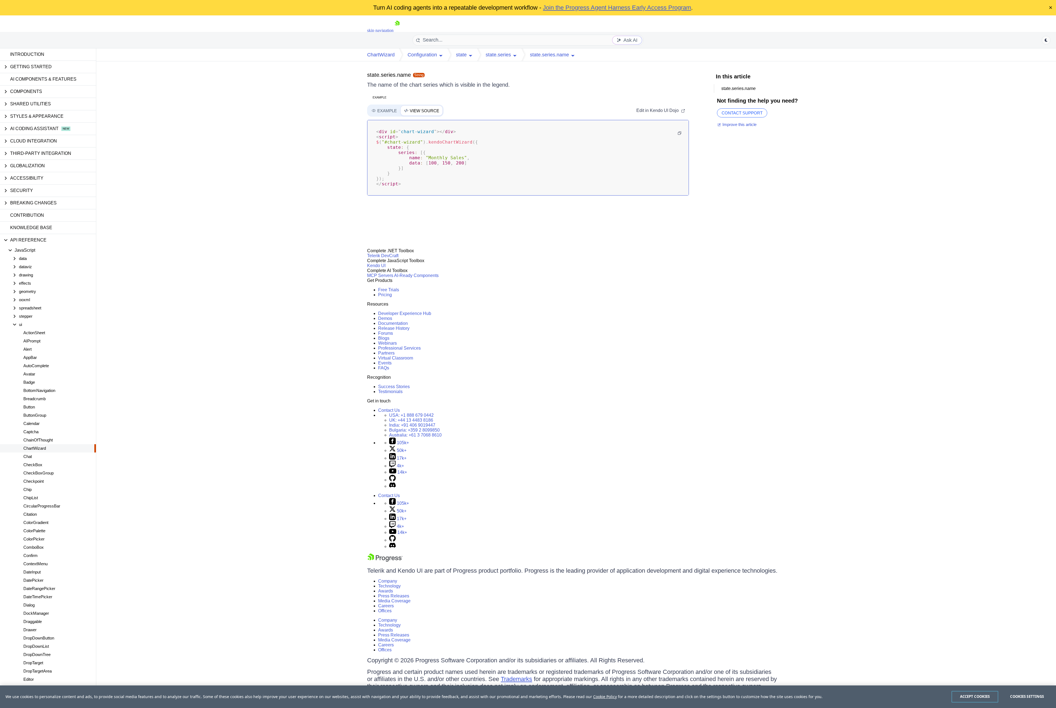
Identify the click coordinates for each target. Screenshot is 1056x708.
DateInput (32, 572)
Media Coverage (394, 601)
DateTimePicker (37, 596)
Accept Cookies (975, 696)
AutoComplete (36, 365)
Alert (27, 349)
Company (387, 581)
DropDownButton (38, 638)
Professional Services (399, 348)
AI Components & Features (43, 79)
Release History (393, 328)
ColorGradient (35, 522)
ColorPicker (34, 539)
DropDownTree (37, 654)
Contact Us (389, 410)
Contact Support (742, 113)
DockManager (36, 613)
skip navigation (380, 30)
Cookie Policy (605, 696)
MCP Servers (380, 275)
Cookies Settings (1027, 696)
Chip (27, 489)
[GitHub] (392, 480)
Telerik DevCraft (382, 255)
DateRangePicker (39, 588)
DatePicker (33, 580)
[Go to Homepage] (397, 30)
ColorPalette (34, 530)
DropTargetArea (37, 671)
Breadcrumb (34, 398)
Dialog (29, 605)
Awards (385, 591)
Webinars (387, 343)
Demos (385, 318)
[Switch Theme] (1046, 40)
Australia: (415, 435)
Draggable (32, 621)
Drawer (30, 629)
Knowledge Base (31, 227)
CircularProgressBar (41, 506)
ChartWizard (34, 448)
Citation (30, 514)
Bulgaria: (414, 430)
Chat (27, 456)
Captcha (30, 431)
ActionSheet (34, 332)
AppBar (30, 357)
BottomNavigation (39, 390)
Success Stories (394, 386)
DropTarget (33, 662)
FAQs (383, 368)
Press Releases (393, 596)
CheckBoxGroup (38, 473)
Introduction (27, 54)
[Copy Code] (679, 133)
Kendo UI (376, 265)
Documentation (393, 323)
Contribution (27, 215)
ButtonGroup (34, 415)
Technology (389, 586)
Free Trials (388, 289)
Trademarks (516, 679)
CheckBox (32, 464)
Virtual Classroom (395, 358)
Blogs (383, 338)
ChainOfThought (38, 440)
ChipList (30, 497)
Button (29, 407)
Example (379, 97)
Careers (386, 605)
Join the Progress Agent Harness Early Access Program (617, 7)
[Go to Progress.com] (385, 560)
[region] (528, 696)
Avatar (29, 374)
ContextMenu (35, 563)
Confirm (30, 555)
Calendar (31, 423)
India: (412, 425)
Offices (385, 610)
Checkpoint (33, 481)
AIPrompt (31, 341)
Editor (28, 679)
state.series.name (389, 75)
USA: (411, 415)
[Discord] (392, 486)
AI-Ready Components (416, 275)
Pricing (385, 294)
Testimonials (390, 391)
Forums (385, 333)
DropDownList (36, 646)
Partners (386, 353)
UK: (411, 420)
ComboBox (33, 547)
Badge (29, 382)
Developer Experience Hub (404, 313)
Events (385, 363)
